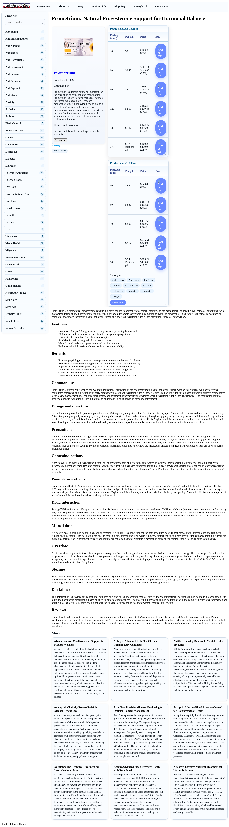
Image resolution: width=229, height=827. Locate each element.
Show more (60, 140)
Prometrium (64, 73)
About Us (64, 6)
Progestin (146, 285)
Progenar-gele (131, 285)
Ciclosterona (118, 280)
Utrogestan (147, 291)
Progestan (132, 291)
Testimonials (98, 6)
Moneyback (140, 6)
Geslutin (116, 285)
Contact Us (162, 6)
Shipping (119, 6)
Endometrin (117, 291)
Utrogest (116, 296)
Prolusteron (133, 280)
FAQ (80, 6)
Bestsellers (43, 6)
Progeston (148, 280)
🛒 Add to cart (160, 51)
